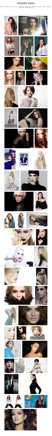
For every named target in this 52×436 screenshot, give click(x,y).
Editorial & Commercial (25, 6)
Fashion (49, 6)
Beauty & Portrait (5, 6)
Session (40, 6)
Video (44, 6)
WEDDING (34, 6)
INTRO (26, 7)
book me (31, 7)
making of (21, 7)
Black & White (14, 6)
